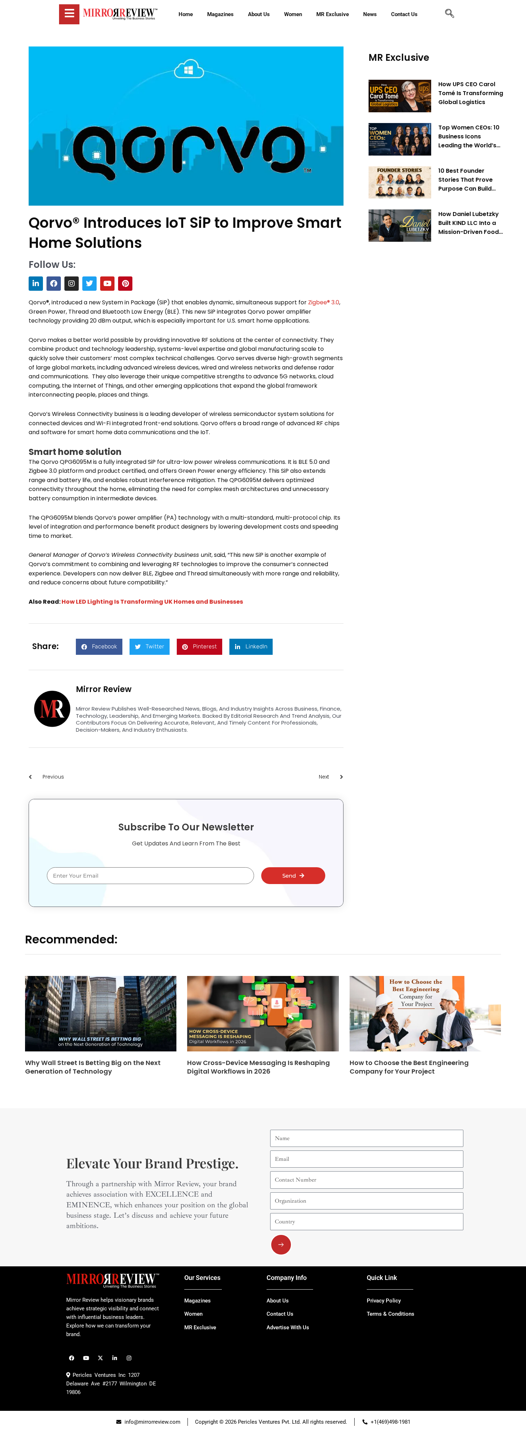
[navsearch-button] (449, 14)
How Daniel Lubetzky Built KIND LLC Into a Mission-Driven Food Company (468, 223)
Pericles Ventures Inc (98, 1375)
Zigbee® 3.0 (323, 302)
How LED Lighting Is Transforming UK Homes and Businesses (152, 602)
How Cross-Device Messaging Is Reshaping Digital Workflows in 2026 (258, 1066)
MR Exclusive (399, 57)
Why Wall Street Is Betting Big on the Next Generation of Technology (93, 1066)
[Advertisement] (422, 356)
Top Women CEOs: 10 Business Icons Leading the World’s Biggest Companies (469, 136)
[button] (99, 647)
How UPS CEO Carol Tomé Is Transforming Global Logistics (470, 93)
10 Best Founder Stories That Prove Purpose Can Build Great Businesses (465, 180)
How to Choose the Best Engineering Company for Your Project (409, 1066)
